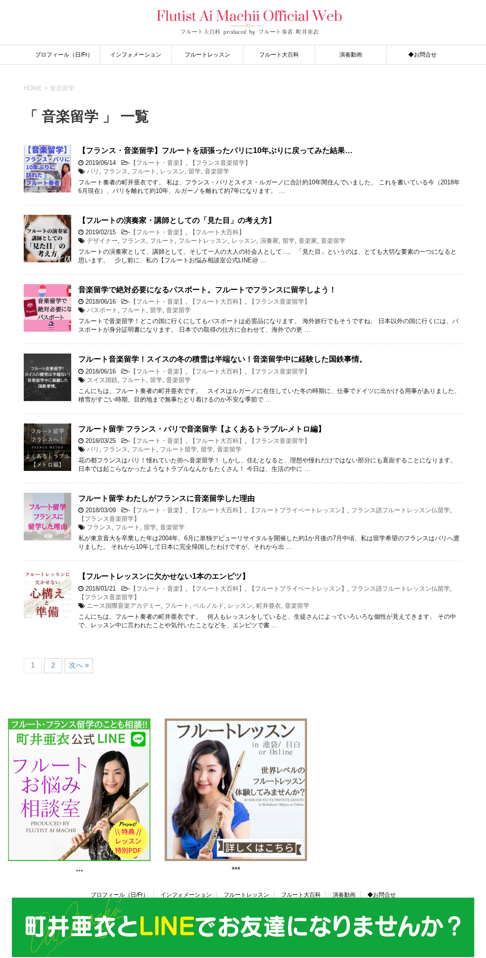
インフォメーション (135, 54)
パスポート (102, 310)
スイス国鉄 (102, 379)
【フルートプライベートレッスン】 (298, 510)
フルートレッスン (207, 54)
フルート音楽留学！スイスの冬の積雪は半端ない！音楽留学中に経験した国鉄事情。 (222, 359)
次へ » (79, 665)
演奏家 (269, 240)
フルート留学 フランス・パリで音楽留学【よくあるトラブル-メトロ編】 (202, 429)
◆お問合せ (422, 54)
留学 (194, 171)
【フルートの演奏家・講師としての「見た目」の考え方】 (177, 220)
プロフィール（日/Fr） (64, 54)
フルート (143, 171)
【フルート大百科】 (217, 232)
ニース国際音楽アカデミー (124, 605)
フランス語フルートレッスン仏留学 (400, 510)
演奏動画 (350, 54)
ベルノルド (208, 605)
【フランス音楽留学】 (220, 162)
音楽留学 (217, 171)
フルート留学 (178, 449)
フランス (115, 171)
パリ (93, 171)
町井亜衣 (268, 605)
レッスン (172, 171)
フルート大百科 (279, 54)
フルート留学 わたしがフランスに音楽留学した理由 (166, 498)
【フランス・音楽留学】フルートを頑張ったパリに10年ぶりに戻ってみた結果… (215, 150)
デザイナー (102, 240)
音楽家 (308, 240)
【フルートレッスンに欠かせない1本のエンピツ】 (164, 576)
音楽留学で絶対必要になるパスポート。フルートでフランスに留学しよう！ (207, 290)
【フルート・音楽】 (158, 162)
